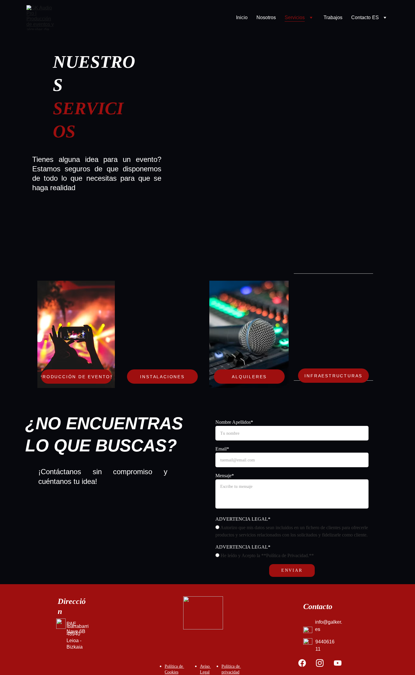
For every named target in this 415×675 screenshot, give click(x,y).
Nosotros (266, 17)
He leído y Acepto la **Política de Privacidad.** (266, 555)
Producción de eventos (76, 376)
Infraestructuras (333, 375)
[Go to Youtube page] (337, 663)
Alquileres (249, 376)
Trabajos (333, 17)
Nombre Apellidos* (234, 422)
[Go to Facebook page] (302, 663)
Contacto (361, 17)
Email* (222, 448)
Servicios (295, 17)
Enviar (292, 570)
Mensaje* (224, 475)
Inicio (242, 17)
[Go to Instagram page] (320, 663)
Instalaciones (162, 376)
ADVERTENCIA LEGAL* (242, 519)
